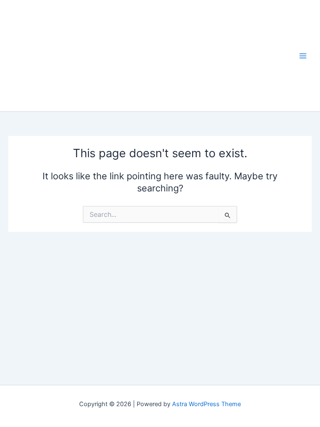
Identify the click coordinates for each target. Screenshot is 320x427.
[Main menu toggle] (303, 56)
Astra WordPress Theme (206, 404)
